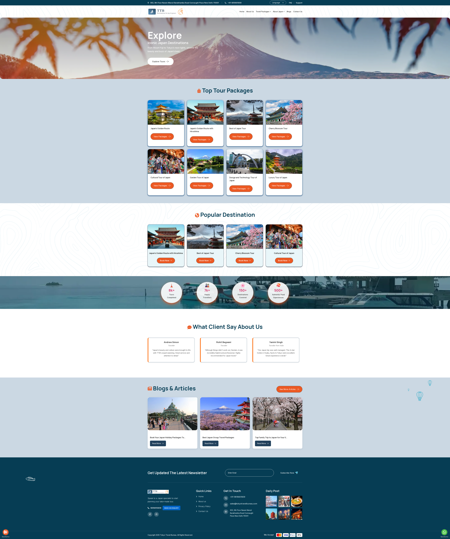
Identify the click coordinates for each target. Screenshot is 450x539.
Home (241, 11)
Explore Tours (158, 61)
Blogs (289, 11)
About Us (250, 11)
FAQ (290, 3)
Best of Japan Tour (237, 128)
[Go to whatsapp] (444, 532)
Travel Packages (262, 11)
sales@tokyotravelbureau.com (243, 503)
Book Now (164, 260)
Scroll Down (219, 59)
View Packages (160, 136)
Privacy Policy (204, 506)
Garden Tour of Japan (199, 177)
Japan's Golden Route (160, 128)
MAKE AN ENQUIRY (171, 508)
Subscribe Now (287, 473)
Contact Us (203, 511)
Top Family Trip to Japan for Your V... (218, 437)
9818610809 (155, 508)
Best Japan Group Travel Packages (166, 437)
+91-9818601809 (237, 497)
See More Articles (287, 389)
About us (202, 501)
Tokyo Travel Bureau (168, 535)
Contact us (297, 11)
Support (299, 3)
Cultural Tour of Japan (160, 177)
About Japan (278, 11)
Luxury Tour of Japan (278, 177)
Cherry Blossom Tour (278, 128)
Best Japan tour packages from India (271, 437)
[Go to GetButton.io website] (444, 536)
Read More (156, 443)
